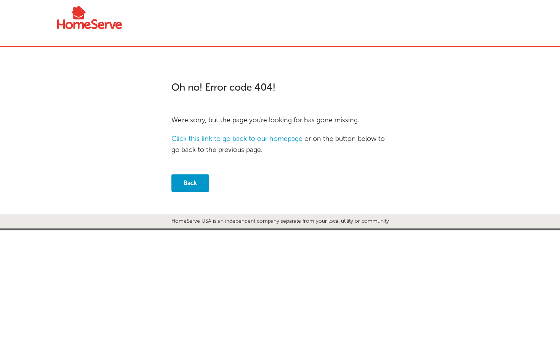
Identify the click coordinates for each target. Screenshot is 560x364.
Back (190, 183)
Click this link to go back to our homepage (236, 138)
